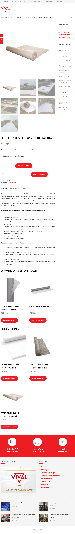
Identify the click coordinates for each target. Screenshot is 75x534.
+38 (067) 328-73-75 (21, 1)
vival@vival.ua (48, 1)
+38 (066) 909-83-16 (35, 1)
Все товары (63, 51)
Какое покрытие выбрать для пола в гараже (60, 504)
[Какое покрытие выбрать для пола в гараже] (43, 506)
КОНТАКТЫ (45, 17)
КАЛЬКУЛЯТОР (38, 17)
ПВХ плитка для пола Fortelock (65, 65)
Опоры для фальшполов (63, 97)
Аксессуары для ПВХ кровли (49, 473)
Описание (4, 188)
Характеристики (14, 188)
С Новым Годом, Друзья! (18, 503)
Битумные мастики (46, 481)
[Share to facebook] (1, 35)
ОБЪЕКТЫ (13, 17)
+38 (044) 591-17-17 (8, 1)
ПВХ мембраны (45, 470)
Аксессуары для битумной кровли (50, 476)
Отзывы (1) (24, 188)
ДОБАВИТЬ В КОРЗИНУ (24, 165)
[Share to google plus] (1, 43)
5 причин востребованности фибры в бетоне (60, 516)
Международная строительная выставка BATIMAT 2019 (23, 516)
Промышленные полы (65, 71)
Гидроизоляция (65, 76)
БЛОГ (25, 17)
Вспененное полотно (63, 108)
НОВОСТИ (30, 17)
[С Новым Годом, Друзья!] (5, 506)
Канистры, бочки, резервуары (65, 55)
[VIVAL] (6, 8)
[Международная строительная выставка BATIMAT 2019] (5, 518)
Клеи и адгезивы (64, 61)
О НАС (2, 17)
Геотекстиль (12, 182)
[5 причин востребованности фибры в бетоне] (43, 518)
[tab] (4, 188)
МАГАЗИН (7, 17)
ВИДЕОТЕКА (20, 17)
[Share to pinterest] (1, 39)
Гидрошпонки (45, 487)
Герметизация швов (65, 87)
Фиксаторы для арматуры (64, 102)
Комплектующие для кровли (65, 81)
